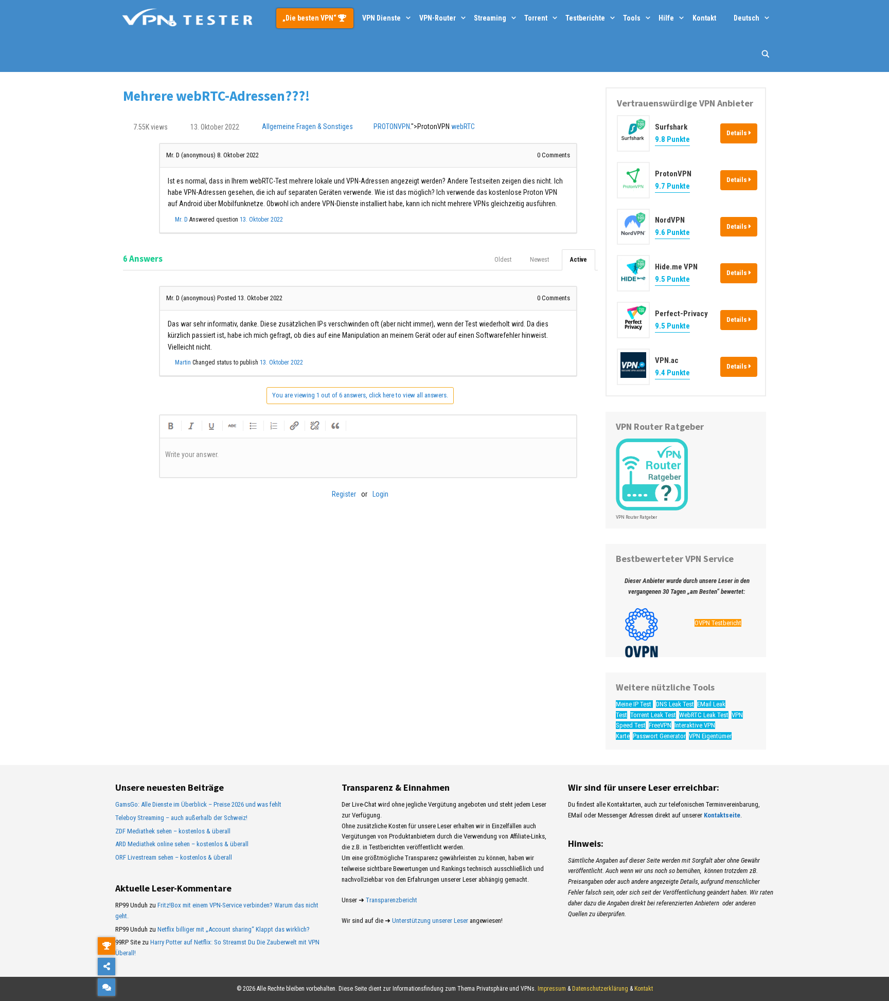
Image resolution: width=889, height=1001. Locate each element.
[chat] (106, 987)
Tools (632, 18)
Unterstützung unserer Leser (430, 920)
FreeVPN (660, 725)
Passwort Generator (659, 736)
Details (737, 133)
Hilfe (666, 18)
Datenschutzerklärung (600, 988)
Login (380, 494)
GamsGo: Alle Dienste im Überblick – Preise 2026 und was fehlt (198, 804)
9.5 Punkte (672, 279)
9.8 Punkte (672, 139)
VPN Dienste (381, 18)
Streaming (490, 18)
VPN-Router (437, 18)
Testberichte (585, 18)
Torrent (535, 18)
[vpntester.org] (187, 18)
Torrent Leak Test (653, 715)
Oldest (502, 259)
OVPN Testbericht (718, 623)
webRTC (463, 127)
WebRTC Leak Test (703, 715)
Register (344, 494)
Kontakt (704, 18)
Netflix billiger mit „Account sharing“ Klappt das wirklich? (233, 929)
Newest (539, 259)
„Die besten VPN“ (310, 18)
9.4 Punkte (672, 372)
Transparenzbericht (391, 900)
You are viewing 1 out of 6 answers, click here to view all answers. (360, 395)
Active (578, 259)
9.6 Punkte (672, 232)
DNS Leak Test (675, 704)
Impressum (552, 988)
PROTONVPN (392, 127)
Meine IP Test (634, 704)
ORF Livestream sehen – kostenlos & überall (173, 857)
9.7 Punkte (672, 186)
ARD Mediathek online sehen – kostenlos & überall (181, 844)
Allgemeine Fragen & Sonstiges (307, 127)
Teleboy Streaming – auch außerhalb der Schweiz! (181, 818)
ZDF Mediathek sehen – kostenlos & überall (172, 831)
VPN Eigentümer (710, 736)
